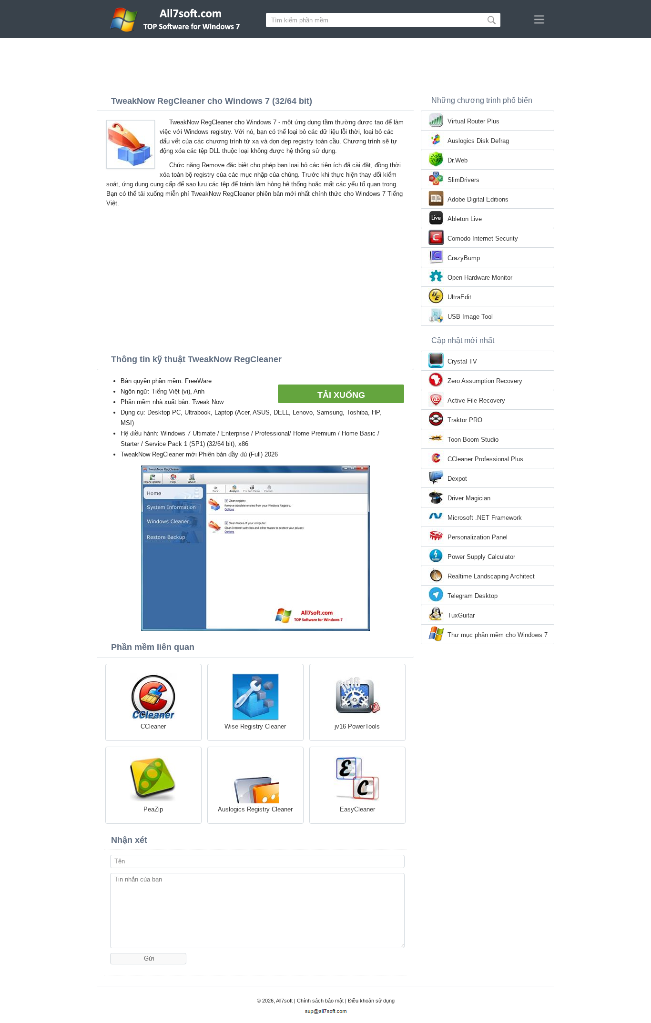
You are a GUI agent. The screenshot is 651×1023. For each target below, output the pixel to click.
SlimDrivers (463, 179)
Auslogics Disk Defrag (478, 140)
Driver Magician (469, 498)
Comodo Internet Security (483, 238)
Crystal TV (462, 361)
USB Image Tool (470, 316)
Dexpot (457, 478)
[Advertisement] (325, 64)
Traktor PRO (465, 420)
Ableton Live (465, 219)
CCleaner (153, 726)
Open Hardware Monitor (480, 277)
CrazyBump (464, 258)
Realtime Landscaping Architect (491, 576)
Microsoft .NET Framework (485, 517)
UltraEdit (459, 297)
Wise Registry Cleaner (255, 726)
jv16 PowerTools (357, 726)
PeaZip (153, 809)
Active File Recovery (476, 400)
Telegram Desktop (473, 595)
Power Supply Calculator (481, 556)
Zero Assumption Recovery (485, 381)
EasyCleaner (357, 809)
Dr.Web (458, 160)
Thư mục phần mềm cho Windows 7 (498, 634)
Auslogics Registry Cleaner (255, 809)
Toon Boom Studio (473, 439)
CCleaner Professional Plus (485, 459)
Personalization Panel (478, 537)
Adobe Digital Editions (478, 199)
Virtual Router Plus (473, 121)
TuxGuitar (461, 615)
